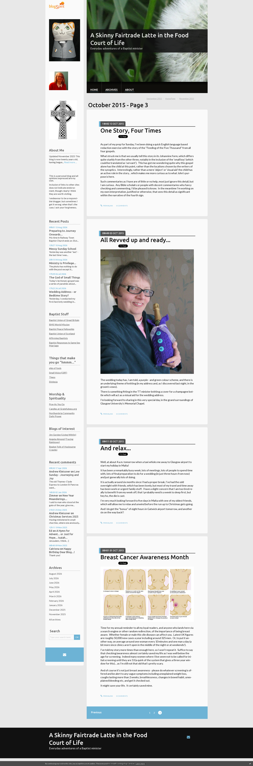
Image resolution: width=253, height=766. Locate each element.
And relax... (115, 448)
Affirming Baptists (58, 338)
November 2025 (57, 614)
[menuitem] (94, 87)
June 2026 (54, 582)
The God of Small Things (64, 277)
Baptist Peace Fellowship (61, 329)
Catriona (54, 548)
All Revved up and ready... (135, 240)
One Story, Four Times (130, 130)
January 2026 (56, 605)
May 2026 (54, 587)
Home (94, 89)
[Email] (64, 654)
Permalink (108, 206)
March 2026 (55, 596)
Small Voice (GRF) (58, 372)
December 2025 (57, 609)
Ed (50, 530)
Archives (111, 89)
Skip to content (9, 2)
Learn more (140, 763)
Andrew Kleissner (59, 471)
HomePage (170, 98)
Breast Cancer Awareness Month (144, 557)
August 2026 (55, 573)
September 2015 (154, 98)
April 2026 (54, 591)
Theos (52, 377)
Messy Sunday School (62, 248)
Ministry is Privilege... (62, 263)
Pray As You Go (57, 404)
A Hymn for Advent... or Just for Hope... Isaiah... (61, 534)
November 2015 (186, 98)
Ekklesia (53, 381)
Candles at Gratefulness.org (63, 408)
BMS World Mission (59, 324)
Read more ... (70, 162)
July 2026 (54, 578)
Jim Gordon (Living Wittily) (62, 434)
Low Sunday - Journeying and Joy (64, 475)
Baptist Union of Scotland (62, 333)
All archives (55, 619)
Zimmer (53, 495)
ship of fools (55, 368)
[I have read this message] (250, 763)
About (129, 89)
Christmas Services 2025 (63, 516)
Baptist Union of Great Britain (64, 320)
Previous (96, 712)
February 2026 (56, 600)
